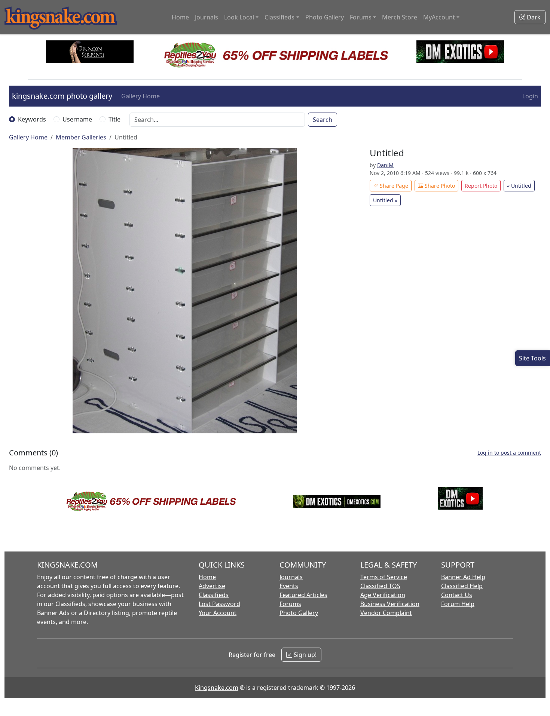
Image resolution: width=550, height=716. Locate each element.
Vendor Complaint (386, 613)
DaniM (385, 165)
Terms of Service (383, 577)
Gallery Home (140, 96)
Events (288, 586)
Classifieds (214, 595)
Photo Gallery (324, 17)
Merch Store (399, 17)
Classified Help (462, 586)
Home (180, 17)
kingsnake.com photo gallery (62, 96)
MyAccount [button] (439, 17)
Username (77, 119)
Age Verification (382, 595)
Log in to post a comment (509, 452)
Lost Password (219, 604)
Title (114, 119)
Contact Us (456, 595)
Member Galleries (81, 137)
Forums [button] (361, 17)
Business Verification (389, 604)
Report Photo (481, 185)
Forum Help (457, 604)
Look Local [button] (239, 17)
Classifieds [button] (279, 17)
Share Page (393, 185)
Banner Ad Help (463, 577)
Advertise (212, 586)
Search (322, 120)
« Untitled (519, 185)
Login (530, 96)
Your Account (217, 613)
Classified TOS (380, 586)
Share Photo (439, 185)
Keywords (32, 119)
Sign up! (304, 655)
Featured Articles (303, 595)
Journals (206, 17)
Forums (290, 604)
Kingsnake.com (216, 687)
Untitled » (385, 200)
